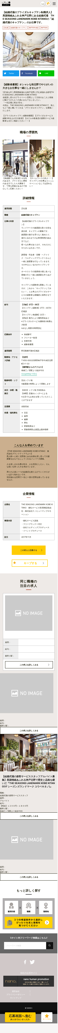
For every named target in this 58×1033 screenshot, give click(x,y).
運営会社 (15, 991)
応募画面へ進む (20, 1017)
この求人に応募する (28, 550)
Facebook (29, 73)
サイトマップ (15, 998)
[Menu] (54, 3)
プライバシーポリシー (15, 994)
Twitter (11, 73)
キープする (30, 563)
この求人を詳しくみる (29, 665)
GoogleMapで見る (29, 374)
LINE (46, 73)
